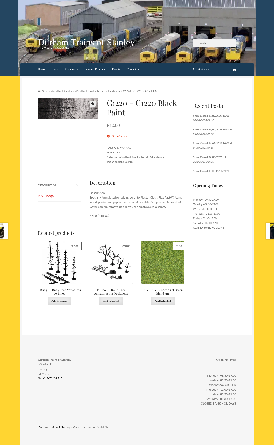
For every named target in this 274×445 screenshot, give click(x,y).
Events (116, 69)
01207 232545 (52, 378)
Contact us (133, 69)
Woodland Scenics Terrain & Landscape (97, 91)
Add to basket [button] (59, 300)
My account (72, 69)
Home (41, 69)
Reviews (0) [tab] (46, 196)
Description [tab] (47, 185)
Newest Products (95, 69)
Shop (55, 69)
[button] (93, 104)
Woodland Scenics (61, 91)
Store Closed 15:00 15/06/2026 (211, 170)
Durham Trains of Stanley (86, 42)
